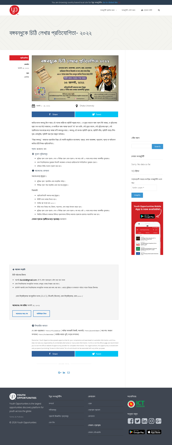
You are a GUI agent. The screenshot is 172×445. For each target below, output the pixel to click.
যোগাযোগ (91, 416)
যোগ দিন (52, 422)
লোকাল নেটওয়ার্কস (94, 432)
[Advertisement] (75, 242)
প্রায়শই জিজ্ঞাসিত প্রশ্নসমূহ (58, 416)
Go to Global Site (110, 2)
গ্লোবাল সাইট (147, 10)
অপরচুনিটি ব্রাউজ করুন (107, 10)
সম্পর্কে (51, 403)
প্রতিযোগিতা (24, 57)
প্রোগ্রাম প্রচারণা (94, 409)
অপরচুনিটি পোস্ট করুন (128, 10)
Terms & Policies (16, 416)
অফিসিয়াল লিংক (41, 313)
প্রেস (90, 403)
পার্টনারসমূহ (52, 409)
